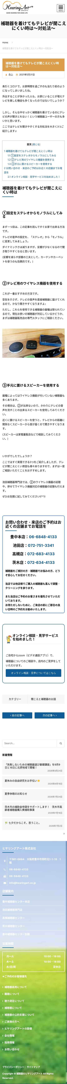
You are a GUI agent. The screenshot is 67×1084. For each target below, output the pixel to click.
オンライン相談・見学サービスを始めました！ (34, 176)
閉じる (36, 144)
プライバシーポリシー (13, 1067)
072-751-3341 (41, 545)
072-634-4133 (41, 562)
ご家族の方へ (12, 1021)
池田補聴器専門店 (12, 909)
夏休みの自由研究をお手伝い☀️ (22, 780)
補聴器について (13, 1007)
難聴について (12, 993)
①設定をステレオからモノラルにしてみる (32, 155)
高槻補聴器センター (13, 917)
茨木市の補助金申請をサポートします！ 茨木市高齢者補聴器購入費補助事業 (33, 808)
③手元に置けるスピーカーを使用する (30, 163)
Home (5, 42)
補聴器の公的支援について (19, 1014)
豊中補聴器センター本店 (16, 901)
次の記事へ (49, 715)
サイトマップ (33, 1067)
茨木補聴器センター (13, 926)
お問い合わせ (12, 1049)
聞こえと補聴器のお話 (43, 699)
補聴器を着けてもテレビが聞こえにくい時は (28, 151)
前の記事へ (17, 715)
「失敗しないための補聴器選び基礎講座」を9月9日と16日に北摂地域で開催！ (32, 766)
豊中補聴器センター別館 (16, 934)
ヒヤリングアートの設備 (18, 1028)
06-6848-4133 (43, 537)
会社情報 (9, 1035)
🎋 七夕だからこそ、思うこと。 (23, 822)
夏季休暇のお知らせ (16, 793)
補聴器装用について (16, 987)
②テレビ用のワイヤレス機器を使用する (31, 159)
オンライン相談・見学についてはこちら (33, 673)
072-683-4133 (41, 554)
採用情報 (9, 1042)
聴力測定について (14, 1001)
